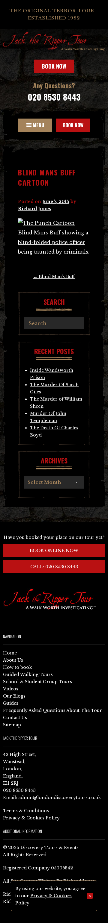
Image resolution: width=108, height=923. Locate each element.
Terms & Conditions (26, 810)
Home (10, 653)
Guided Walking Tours (28, 674)
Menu (38, 125)
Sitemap (12, 725)
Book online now (54, 550)
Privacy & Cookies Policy (31, 818)
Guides (10, 703)
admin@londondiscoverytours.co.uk (59, 797)
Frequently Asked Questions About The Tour (52, 710)
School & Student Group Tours (37, 681)
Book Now (54, 66)
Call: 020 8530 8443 (54, 566)
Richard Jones (34, 208)
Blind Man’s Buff (54, 276)
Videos (10, 689)
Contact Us (15, 717)
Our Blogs (14, 696)
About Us (13, 660)
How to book (17, 667)
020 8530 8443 (54, 97)
